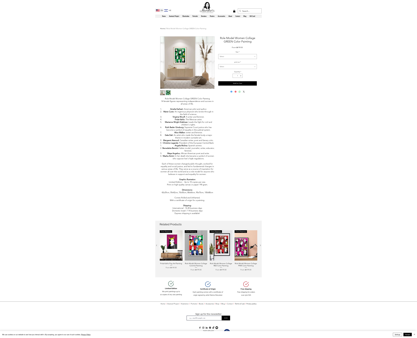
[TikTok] (213, 327)
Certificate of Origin (208, 289)
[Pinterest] (210, 327)
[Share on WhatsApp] (239, 91)
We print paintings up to (171, 291)
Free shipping (246, 289)
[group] (208, 252)
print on (237, 62)
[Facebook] (200, 327)
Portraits (194, 304)
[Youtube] (216, 327)
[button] (234, 11)
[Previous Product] (156, 245)
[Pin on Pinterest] (235, 91)
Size (237, 52)
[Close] (414, 334)
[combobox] (237, 56)
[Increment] (241, 76)
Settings (397, 334)
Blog (223, 304)
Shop (218, 304)
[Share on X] (243, 91)
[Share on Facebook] (231, 91)
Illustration (185, 304)
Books (201, 304)
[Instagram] (203, 327)
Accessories (210, 304)
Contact (230, 304)
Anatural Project (173, 304)
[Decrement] (234, 76)
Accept (407, 334)
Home (162, 28)
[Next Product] (260, 245)
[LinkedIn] (206, 327)
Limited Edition (171, 288)
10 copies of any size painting (171, 295)
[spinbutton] (238, 76)
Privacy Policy (86, 334)
